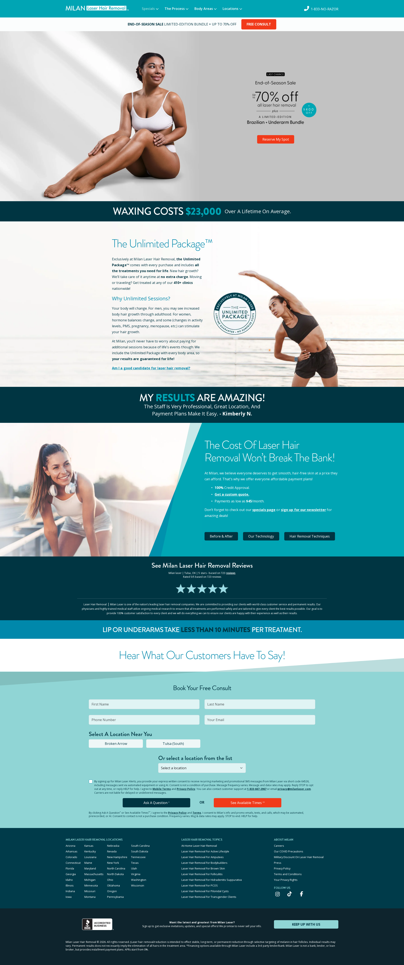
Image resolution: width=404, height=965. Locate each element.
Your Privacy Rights (286, 880)
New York (113, 863)
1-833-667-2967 (256, 789)
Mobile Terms (162, 789)
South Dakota (139, 851)
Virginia (135, 874)
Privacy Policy (186, 789)
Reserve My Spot (275, 139)
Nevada (112, 851)
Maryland (90, 868)
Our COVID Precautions (288, 851)
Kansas (88, 846)
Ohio (110, 880)
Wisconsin (137, 885)
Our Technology (261, 536)
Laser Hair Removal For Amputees (202, 857)
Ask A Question (156, 802)
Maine (88, 863)
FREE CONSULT (259, 24)
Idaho (69, 880)
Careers (279, 846)
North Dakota (115, 874)
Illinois (70, 885)
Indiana (70, 891)
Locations (230, 8)
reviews (231, 573)
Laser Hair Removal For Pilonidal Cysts (205, 891)
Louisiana (90, 857)
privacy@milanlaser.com (294, 789)
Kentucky (90, 851)
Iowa (69, 897)
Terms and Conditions (288, 874)
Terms (197, 813)
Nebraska (113, 846)
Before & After (221, 536)
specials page (263, 509)
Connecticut (73, 863)
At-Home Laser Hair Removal (199, 846)
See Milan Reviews (202, 565)
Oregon (112, 891)
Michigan (90, 880)
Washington (138, 880)
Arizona (70, 846)
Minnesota (91, 885)
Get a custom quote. (232, 494)
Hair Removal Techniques (310, 536)
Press (277, 863)
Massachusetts (94, 874)
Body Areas (203, 8)
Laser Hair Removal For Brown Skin (203, 868)
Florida (70, 868)
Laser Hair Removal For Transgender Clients (208, 897)
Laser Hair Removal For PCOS (199, 885)
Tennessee (138, 857)
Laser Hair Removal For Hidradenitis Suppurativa (211, 880)
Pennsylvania (115, 897)
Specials (148, 8)
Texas (135, 863)
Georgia (71, 874)
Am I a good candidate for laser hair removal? (151, 368)
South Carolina (140, 846)
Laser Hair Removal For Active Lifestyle (205, 851)
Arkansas (71, 851)
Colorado (71, 857)
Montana (90, 897)
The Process (175, 8)
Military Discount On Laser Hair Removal (299, 857)
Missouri (89, 891)
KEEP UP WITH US (306, 924)
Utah (134, 868)
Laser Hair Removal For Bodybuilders (204, 863)
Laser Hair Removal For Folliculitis (202, 874)
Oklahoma (113, 885)
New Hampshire (117, 857)
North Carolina (116, 868)
